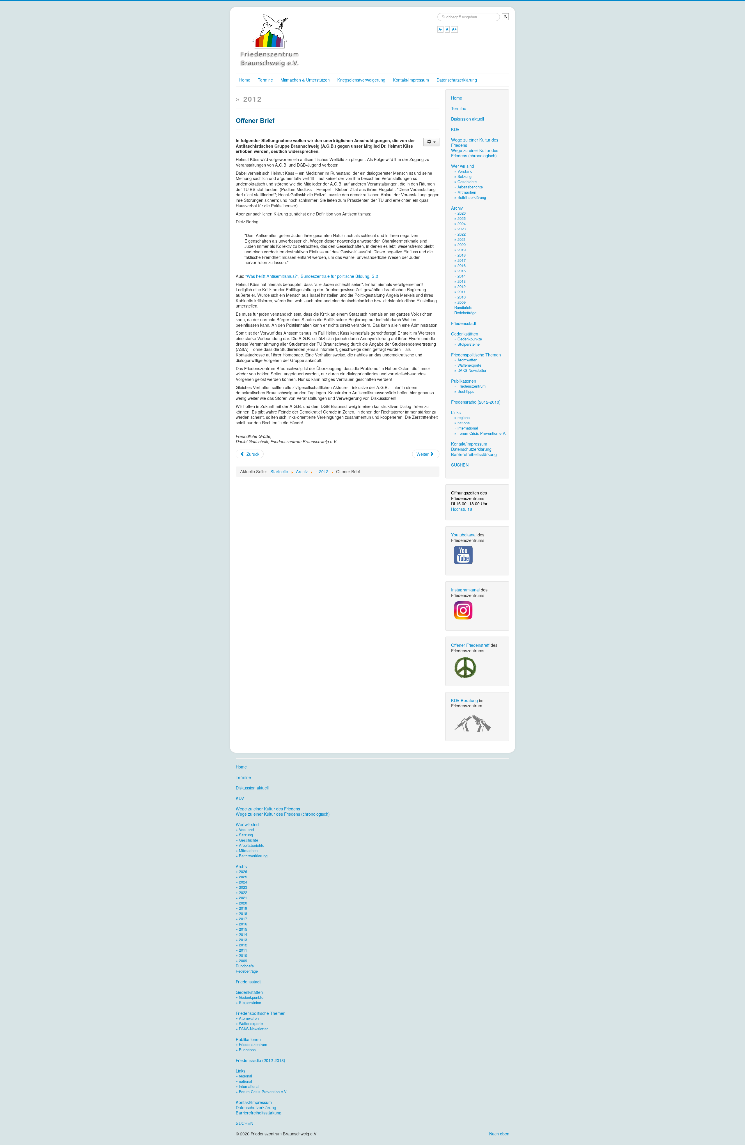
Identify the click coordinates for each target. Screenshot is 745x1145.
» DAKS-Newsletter (470, 370)
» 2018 (460, 255)
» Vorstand (463, 171)
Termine (265, 80)
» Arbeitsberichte (468, 187)
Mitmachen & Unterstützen (305, 80)
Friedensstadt (463, 323)
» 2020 (460, 244)
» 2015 (460, 270)
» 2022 (460, 234)
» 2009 (460, 302)
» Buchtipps (464, 391)
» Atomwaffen (465, 360)
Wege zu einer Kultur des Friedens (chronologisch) (474, 153)
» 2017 (460, 260)
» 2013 (460, 281)
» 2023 (460, 229)
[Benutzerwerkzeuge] (431, 142)
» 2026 (460, 213)
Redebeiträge (465, 312)
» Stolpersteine (467, 344)
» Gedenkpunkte (468, 339)
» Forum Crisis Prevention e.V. (480, 433)
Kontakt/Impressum (411, 80)
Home (244, 80)
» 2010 (460, 297)
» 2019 (460, 249)
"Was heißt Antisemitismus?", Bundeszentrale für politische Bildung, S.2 (311, 276)
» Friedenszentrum (470, 386)
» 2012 (460, 286)
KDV (455, 129)
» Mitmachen (465, 192)
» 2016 (460, 265)
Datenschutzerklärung (457, 80)
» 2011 (460, 291)
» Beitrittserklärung (470, 197)
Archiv (457, 208)
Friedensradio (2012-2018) (476, 401)
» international (466, 428)
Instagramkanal (465, 589)
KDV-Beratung (464, 700)
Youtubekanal (463, 534)
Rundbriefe (463, 307)
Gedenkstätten (464, 333)
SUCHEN (460, 464)
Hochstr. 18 (461, 509)
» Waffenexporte (467, 365)
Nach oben (499, 1133)
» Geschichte (465, 181)
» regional (462, 417)
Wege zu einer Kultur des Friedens (474, 142)
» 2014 (460, 276)
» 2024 (460, 223)
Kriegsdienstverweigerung (361, 80)
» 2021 (460, 239)
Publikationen (463, 381)
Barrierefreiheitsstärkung (474, 454)
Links (456, 412)
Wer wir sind (462, 166)
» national (462, 422)
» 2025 (460, 218)
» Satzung (462, 176)
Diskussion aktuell (467, 118)
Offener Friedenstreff (470, 645)
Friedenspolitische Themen (476, 354)
